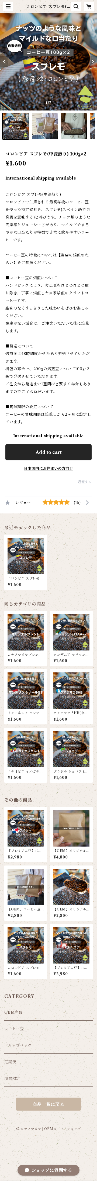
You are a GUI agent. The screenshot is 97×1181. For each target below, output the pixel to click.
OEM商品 (13, 1012)
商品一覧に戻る (48, 1104)
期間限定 (12, 1078)
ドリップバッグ (18, 1045)
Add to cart (49, 452)
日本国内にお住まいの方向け (48, 468)
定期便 (10, 1061)
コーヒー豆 (14, 1028)
